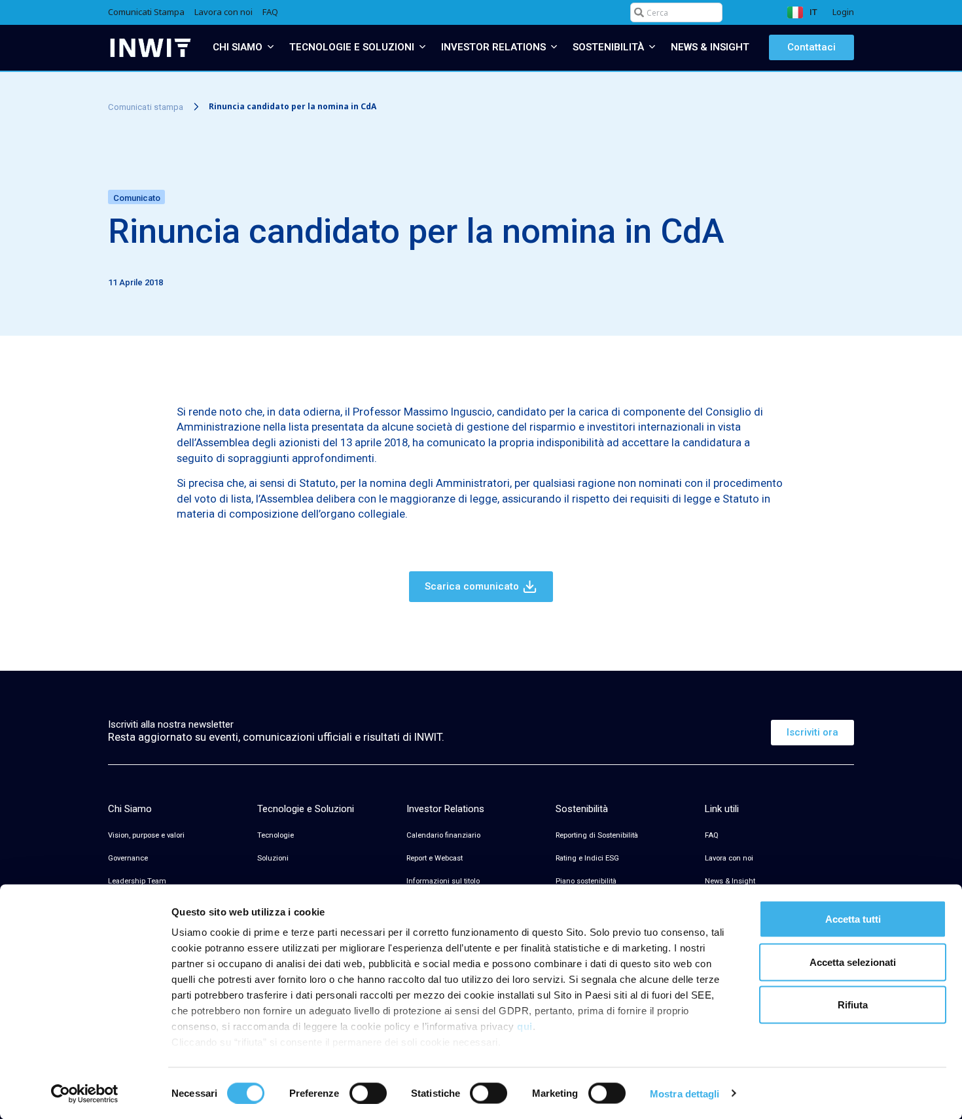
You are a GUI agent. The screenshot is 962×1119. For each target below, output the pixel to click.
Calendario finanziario (443, 835)
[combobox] (676, 12)
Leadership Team (137, 881)
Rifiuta (853, 1004)
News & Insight (730, 881)
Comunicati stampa (145, 106)
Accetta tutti (853, 919)
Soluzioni (273, 858)
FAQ (712, 835)
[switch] (368, 1092)
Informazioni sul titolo (443, 881)
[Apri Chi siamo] (271, 47)
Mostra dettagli (685, 1093)
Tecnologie (275, 835)
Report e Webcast (434, 858)
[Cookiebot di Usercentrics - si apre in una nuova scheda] (84, 1093)
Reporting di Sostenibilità (597, 835)
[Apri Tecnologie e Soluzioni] (422, 47)
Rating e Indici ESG (587, 858)
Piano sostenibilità (586, 881)
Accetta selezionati (853, 961)
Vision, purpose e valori (146, 835)
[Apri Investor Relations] (554, 47)
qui (525, 1026)
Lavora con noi (729, 858)
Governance (128, 858)
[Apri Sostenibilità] (652, 47)
